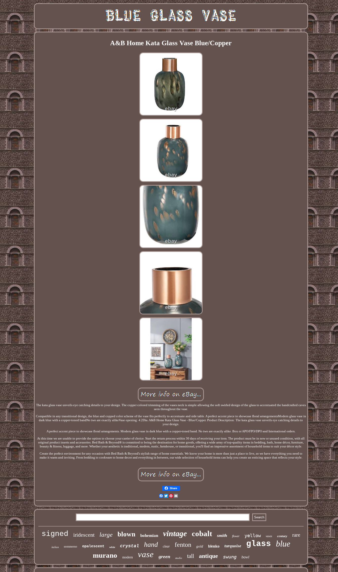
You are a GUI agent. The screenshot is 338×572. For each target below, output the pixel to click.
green (164, 556)
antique (208, 556)
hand (151, 544)
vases (269, 536)
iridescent (84, 535)
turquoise (232, 546)
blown (126, 534)
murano (105, 555)
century (282, 536)
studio (178, 557)
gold (199, 546)
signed (55, 534)
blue (283, 543)
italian (55, 547)
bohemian (149, 535)
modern (127, 557)
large (106, 534)
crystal (129, 546)
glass (258, 544)
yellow (252, 535)
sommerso (70, 546)
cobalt (202, 533)
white (112, 547)
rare (296, 535)
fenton (183, 544)
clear (166, 546)
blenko (213, 546)
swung (230, 556)
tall (190, 556)
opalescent (93, 546)
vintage (175, 533)
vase (146, 554)
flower (236, 536)
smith (222, 535)
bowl (245, 557)
